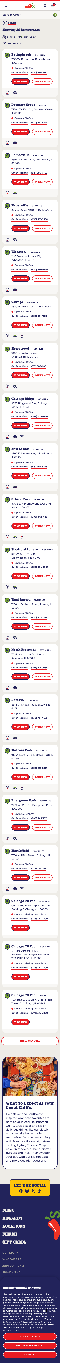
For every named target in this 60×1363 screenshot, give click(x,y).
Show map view (30, 1041)
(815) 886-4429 (39, 173)
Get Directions (19, 72)
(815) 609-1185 (38, 366)
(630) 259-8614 (39, 768)
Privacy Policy (38, 1311)
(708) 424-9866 (39, 416)
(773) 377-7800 (39, 919)
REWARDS (12, 1218)
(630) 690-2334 (39, 270)
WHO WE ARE (11, 1259)
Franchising (11, 1272)
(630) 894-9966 (39, 567)
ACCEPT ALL (29, 1354)
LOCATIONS (13, 1226)
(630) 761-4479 (39, 718)
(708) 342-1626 (39, 517)
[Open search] (45, 6)
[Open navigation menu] (7, 6)
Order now (42, 81)
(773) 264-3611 (38, 869)
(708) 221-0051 (39, 668)
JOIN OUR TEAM (13, 1265)
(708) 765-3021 (39, 818)
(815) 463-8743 (39, 467)
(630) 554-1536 (39, 316)
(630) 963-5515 (39, 123)
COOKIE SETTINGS (30, 1336)
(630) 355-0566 (39, 219)
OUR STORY (10, 1252)
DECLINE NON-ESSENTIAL (30, 1345)
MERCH (9, 1234)
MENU (8, 1210)
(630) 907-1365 (39, 617)
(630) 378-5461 (39, 72)
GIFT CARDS (14, 1242)
